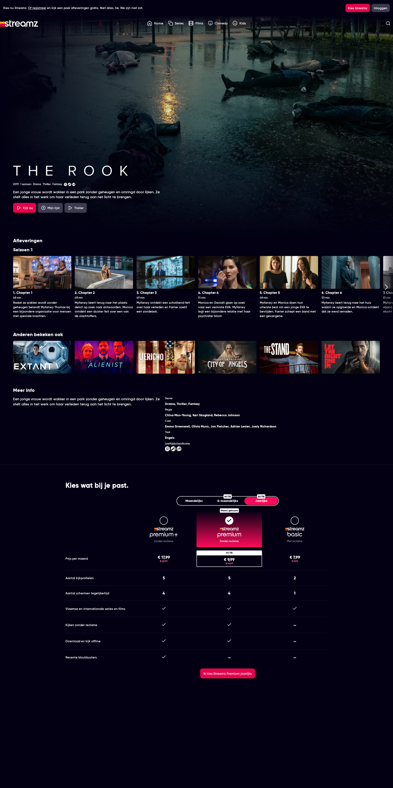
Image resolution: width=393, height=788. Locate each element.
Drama (170, 404)
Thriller (182, 404)
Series (179, 23)
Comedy (221, 23)
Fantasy (194, 404)
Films (199, 23)
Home (158, 23)
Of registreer (37, 8)
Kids (242, 23)
